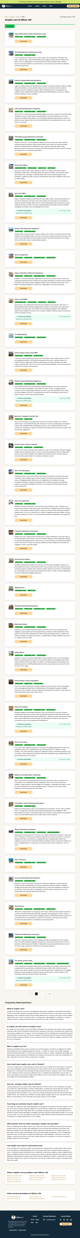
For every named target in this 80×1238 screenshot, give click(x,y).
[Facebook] (61, 1220)
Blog (32, 1222)
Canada (12, 16)
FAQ (37, 1222)
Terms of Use (22, 1230)
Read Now (58, 1)
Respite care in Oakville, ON (58, 1175)
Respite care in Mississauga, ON (37, 1177)
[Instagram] (64, 1220)
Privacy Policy (13, 1230)
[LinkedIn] (71, 1220)
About (37, 1219)
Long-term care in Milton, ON (58, 1196)
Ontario (18, 16)
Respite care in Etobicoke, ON (58, 1179)
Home (6, 16)
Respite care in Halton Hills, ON (14, 1175)
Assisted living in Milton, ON (14, 1196)
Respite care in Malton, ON (35, 1179)
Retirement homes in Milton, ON (37, 1198)
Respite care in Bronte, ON (13, 1177)
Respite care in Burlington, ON (36, 1175)
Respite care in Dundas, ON (13, 1179)
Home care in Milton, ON (35, 1196)
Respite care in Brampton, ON (58, 1177)
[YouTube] (67, 1220)
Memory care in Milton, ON (13, 1198)
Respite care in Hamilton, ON (14, 1181)
